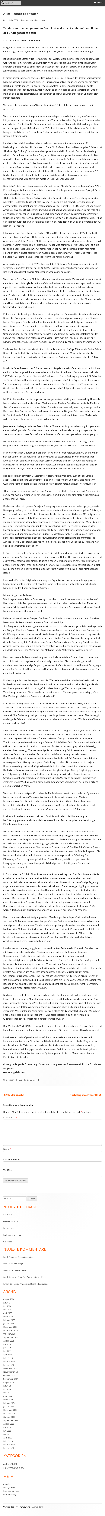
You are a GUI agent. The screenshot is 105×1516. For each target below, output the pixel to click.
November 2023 (10, 1413)
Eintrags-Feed (9, 1487)
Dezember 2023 (10, 1410)
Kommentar (10, 1117)
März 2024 (8, 1399)
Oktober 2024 (9, 1375)
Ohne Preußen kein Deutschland (32, 1277)
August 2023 (8, 1424)
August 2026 (8, 1299)
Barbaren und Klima (12, 1235)
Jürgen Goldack (10, 1284)
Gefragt (19, 1263)
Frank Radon (8, 1257)
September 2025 (10, 1337)
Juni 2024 (7, 1389)
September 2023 (10, 1420)
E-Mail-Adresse (12, 1159)
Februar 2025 (9, 1361)
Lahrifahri (7, 1214)
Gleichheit (7, 1241)
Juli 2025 (7, 1344)
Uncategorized (33, 1080)
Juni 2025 (7, 1347)
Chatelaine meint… (26, 1257)
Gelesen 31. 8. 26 (10, 1221)
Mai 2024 (7, 1392)
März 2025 (8, 1358)
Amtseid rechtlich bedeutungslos (34, 1284)
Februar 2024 (9, 1403)
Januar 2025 (8, 1365)
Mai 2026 (7, 1309)
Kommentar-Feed (11, 1491)
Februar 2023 (9, 1444)
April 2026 (7, 1313)
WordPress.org (9, 1494)
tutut (5, 20)
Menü (100, 2)
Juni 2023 (7, 1431)
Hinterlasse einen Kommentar (32, 20)
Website (7, 1169)
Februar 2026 (9, 1320)
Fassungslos (8, 1228)
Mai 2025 (7, 1351)
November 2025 (10, 1330)
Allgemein (10, 1463)
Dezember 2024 (10, 1368)
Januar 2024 (8, 1406)
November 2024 (10, 1372)
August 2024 (8, 1382)
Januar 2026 (8, 1323)
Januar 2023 (8, 1448)
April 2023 (7, 1437)
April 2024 (7, 1396)
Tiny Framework (22, 1507)
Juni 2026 (7, 1306)
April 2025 (7, 1354)
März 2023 (8, 1441)
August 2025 (8, 1340)
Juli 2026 (7, 1302)
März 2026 (8, 1316)
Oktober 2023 (9, 1417)
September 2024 (10, 1379)
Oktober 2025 (9, 1333)
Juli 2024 (7, 1385)
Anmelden (7, 1484)
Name (7, 1149)
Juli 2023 (7, 1427)
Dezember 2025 (10, 1327)
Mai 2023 (7, 1434)
